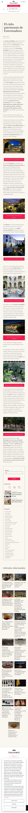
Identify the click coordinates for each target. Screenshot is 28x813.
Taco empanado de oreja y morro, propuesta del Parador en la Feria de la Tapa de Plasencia (7, 625)
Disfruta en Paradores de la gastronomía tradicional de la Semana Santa (13, 733)
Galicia (6, 537)
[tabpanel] (14, 497)
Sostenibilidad (7, 557)
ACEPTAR (14, 804)
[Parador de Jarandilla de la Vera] (14, 146)
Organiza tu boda (8, 533)
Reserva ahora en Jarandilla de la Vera (14, 159)
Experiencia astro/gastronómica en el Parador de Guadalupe (20, 672)
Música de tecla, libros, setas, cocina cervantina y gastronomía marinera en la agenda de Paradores (7, 712)
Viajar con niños (8, 525)
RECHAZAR (14, 807)
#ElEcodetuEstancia (8, 556)
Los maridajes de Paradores (10, 550)
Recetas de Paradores (9, 531)
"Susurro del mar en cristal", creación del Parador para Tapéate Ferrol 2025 (7, 585)
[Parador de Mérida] (14, 245)
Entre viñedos (7, 519)
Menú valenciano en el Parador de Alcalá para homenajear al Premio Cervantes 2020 (7, 673)
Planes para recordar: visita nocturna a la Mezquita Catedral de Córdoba (19, 691)
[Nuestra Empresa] (23, 1)
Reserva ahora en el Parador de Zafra (14, 300)
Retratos (6, 548)
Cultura (6, 545)
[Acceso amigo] (25, 2)
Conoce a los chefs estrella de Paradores (12, 542)
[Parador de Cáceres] (14, 424)
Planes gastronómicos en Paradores (11, 522)
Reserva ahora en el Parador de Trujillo (14, 385)
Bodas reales (7, 526)
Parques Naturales (8, 539)
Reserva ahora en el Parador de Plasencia (14, 216)
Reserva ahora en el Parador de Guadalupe (14, 337)
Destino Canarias (8, 511)
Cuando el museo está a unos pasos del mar (17, 494)
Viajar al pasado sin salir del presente (17, 501)
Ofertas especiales (8, 517)
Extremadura (7, 547)
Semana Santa (7, 513)
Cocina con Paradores (9, 551)
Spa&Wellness (7, 543)
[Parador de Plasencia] (14, 205)
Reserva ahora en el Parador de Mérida (14, 259)
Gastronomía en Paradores (10, 540)
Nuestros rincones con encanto (10, 523)
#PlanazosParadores (7, 38)
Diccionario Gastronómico (9, 554)
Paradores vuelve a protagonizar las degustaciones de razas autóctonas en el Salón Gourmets (7, 602)
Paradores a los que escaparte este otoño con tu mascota (20, 585)
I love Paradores (8, 514)
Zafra (7, 266)
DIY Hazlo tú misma (8, 530)
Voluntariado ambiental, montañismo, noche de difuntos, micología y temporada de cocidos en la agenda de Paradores (20, 714)
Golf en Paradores (8, 520)
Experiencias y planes (9, 516)
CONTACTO (14, 756)
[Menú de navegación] (2, 1)
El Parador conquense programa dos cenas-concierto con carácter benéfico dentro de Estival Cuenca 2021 (7, 652)
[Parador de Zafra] (14, 287)
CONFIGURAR (14, 800)
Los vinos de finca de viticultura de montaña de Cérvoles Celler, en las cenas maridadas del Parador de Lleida (7, 692)
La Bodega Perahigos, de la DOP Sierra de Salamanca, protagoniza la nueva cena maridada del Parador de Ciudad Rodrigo (19, 605)
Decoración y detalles (9, 528)
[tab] (9, 487)
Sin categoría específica (9, 553)
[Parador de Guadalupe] (14, 327)
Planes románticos (8, 534)
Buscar (7, 470)
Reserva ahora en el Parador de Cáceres (14, 434)
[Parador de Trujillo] (14, 371)
